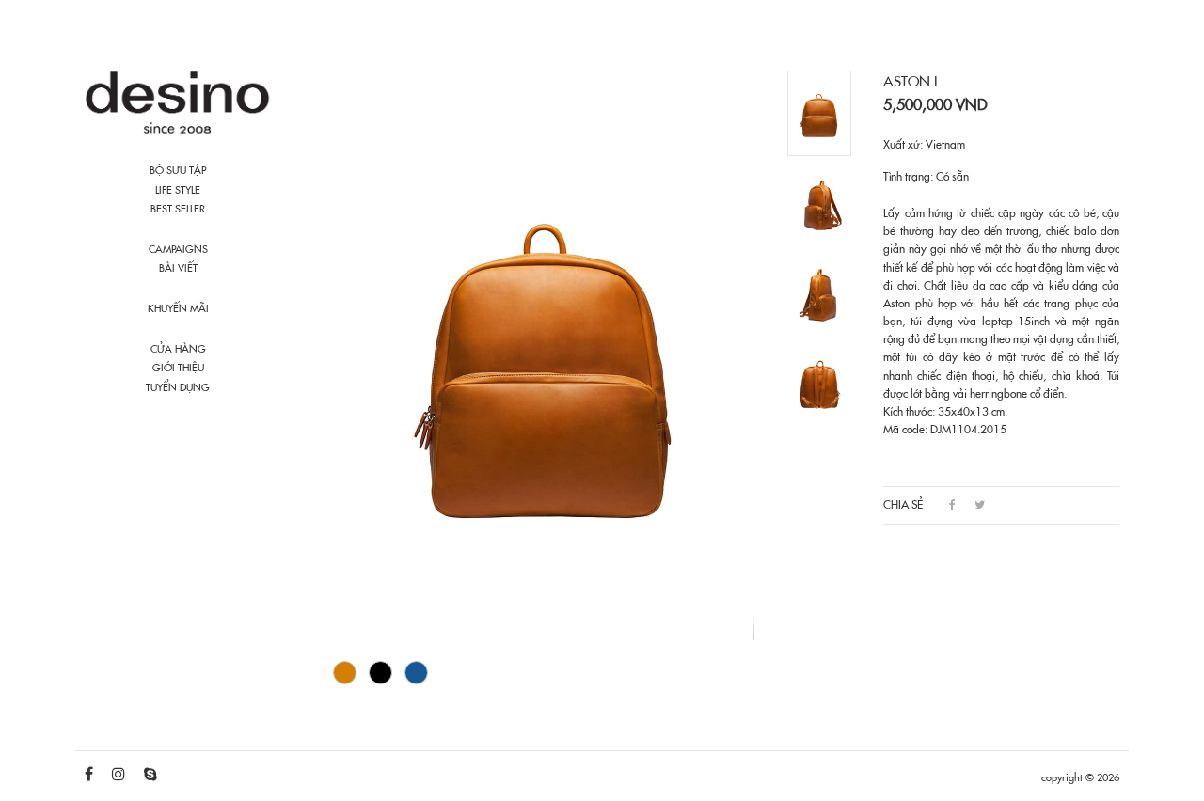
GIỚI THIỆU (178, 367)
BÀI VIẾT (178, 268)
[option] (547, 356)
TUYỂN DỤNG (178, 387)
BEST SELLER (177, 208)
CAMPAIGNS (178, 249)
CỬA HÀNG (178, 348)
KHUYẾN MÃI (178, 308)
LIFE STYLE (177, 189)
